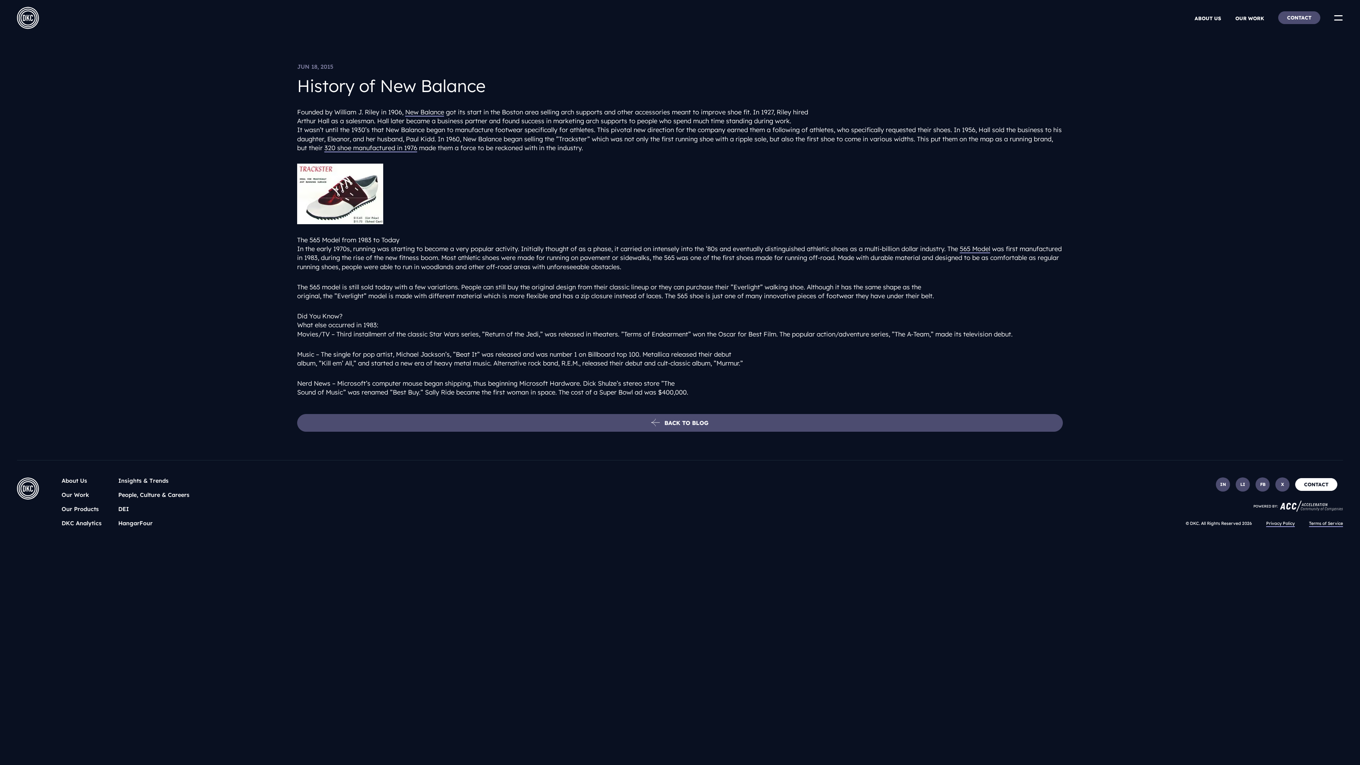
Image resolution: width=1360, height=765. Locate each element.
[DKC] (28, 18)
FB (1262, 484)
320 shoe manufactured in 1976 (370, 148)
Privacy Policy (1280, 523)
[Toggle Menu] (1338, 17)
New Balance (424, 112)
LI (1242, 484)
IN (1223, 484)
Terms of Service (1326, 523)
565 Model (975, 249)
